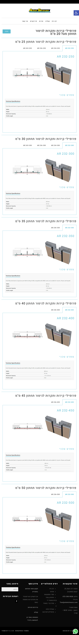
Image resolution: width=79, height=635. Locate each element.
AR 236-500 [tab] (55, 494)
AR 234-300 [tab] (55, 145)
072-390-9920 (68, 596)
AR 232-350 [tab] (69, 228)
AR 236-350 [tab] (55, 228)
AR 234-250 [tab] (55, 48)
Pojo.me (11, 631)
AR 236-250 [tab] (41, 48)
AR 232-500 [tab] (69, 494)
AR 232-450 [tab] (69, 402)
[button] (76, 13)
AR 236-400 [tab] (55, 310)
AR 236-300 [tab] (41, 145)
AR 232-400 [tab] (69, 310)
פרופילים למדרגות (48, 612)
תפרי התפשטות (49, 594)
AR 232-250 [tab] (69, 48)
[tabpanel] (39, 92)
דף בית (51, 589)
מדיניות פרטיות (33, 607)
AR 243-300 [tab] (27, 145)
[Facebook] (16, 601)
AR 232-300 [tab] (69, 145)
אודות (52, 592)
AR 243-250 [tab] (27, 48)
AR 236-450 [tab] (55, 402)
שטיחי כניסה (50, 609)
